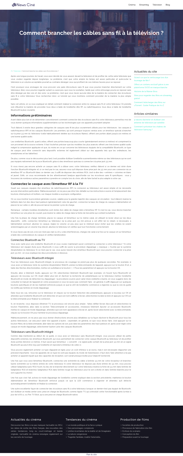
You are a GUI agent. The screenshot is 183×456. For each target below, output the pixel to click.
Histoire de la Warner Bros (145, 91)
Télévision (157, 5)
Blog (168, 5)
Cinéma (131, 5)
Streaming (144, 5)
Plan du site (91, 454)
